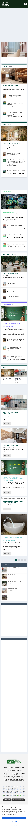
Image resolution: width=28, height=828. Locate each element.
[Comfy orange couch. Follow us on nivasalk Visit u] (4, 793)
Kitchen (10, 87)
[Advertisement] (14, 25)
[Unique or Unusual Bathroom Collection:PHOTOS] (14, 498)
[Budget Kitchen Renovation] (4, 96)
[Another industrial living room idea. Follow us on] (15, 790)
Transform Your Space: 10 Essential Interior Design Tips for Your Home (16, 160)
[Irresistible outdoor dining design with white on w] (18, 796)
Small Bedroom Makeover (11, 143)
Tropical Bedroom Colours (13, 153)
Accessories (15, 162)
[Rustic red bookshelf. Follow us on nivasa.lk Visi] (12, 793)
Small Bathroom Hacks (11, 445)
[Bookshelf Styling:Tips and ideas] (4, 340)
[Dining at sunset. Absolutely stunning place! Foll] (9, 790)
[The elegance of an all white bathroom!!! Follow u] (24, 796)
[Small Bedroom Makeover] (14, 133)
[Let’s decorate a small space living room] (4, 245)
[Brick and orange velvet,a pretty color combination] (21, 790)
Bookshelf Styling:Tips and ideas (15, 339)
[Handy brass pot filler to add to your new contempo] (21, 787)
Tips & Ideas (18, 106)
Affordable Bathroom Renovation (18, 379)
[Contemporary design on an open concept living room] (24, 793)
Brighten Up (11, 574)
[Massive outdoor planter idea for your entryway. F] (15, 787)
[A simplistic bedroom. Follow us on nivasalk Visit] (24, 790)
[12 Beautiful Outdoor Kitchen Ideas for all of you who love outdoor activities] (4, 102)
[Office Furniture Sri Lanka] (4, 291)
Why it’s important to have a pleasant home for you (14, 226)
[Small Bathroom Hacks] (14, 435)
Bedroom (11, 145)
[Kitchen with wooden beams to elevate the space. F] (24, 787)
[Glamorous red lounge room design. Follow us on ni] (21, 793)
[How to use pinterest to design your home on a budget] (4, 348)
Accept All (14, 818)
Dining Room (9, 164)
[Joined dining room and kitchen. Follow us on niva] (12, 790)
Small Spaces (21, 173)
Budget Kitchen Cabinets (11, 85)
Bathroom (11, 416)
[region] (14, 816)
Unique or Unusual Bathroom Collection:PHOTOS (13, 501)
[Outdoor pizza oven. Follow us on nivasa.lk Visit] (9, 787)
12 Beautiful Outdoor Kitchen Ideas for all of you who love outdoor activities (16, 103)
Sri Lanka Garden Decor (10, 59)
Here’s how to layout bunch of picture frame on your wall (14, 235)
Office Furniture (11, 283)
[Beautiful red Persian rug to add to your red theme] (18, 793)
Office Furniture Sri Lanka (13, 290)
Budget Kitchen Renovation (14, 95)
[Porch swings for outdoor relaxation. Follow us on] (4, 796)
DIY (13, 164)
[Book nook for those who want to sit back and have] (18, 787)
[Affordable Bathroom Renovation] (20, 373)
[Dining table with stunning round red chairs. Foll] (9, 793)
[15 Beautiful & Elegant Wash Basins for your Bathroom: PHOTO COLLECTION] (14, 524)
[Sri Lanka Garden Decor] (14, 264)
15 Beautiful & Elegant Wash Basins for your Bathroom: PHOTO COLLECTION (12, 539)
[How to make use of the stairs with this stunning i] (12, 787)
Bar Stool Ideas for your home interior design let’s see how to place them (15, 114)
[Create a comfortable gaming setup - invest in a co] (4, 787)
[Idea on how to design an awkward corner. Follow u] (18, 790)
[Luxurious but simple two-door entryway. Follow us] (15, 796)
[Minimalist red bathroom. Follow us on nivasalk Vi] (7, 793)
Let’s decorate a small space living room (15, 244)
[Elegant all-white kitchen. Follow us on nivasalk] (7, 796)
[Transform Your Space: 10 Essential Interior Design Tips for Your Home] (4, 160)
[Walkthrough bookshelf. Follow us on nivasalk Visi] (4, 790)
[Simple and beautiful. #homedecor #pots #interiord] (7, 787)
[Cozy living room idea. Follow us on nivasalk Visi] (12, 796)
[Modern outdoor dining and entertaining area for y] (21, 796)
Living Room (21, 164)
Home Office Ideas (13, 595)
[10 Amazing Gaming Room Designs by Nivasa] (4, 171)
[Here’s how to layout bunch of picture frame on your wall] (4, 235)
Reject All (14, 825)
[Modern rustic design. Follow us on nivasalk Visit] (9, 796)
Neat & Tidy (9, 165)
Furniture (15, 116)
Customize (14, 821)
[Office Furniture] (4, 284)
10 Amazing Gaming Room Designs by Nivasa (16, 171)
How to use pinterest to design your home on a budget (15, 348)
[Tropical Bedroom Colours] (4, 154)
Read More (7, 423)
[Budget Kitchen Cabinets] (14, 75)
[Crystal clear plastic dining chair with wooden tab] (7, 790)
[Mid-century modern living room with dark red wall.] (15, 793)
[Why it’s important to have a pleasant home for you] (4, 226)
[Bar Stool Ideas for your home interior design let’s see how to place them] (4, 113)
